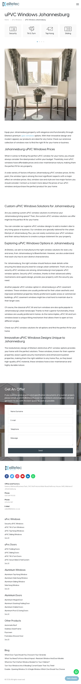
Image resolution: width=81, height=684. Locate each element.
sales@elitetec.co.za (12, 509)
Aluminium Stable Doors (14, 607)
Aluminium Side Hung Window (16, 578)
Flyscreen (8, 632)
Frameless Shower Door (14, 636)
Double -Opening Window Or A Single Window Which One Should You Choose (35, 669)
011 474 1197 (9, 502)
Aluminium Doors (13, 595)
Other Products (13, 620)
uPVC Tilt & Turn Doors (13, 556)
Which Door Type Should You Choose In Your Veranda (25, 655)
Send (40, 451)
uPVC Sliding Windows (13, 534)
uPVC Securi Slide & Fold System (17, 560)
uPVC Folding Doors (12, 549)
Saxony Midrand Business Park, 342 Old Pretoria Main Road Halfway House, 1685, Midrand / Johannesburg (39, 487)
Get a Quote (72, 678)
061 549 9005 (10, 496)
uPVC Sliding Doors (12, 553)
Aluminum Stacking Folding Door (17, 603)
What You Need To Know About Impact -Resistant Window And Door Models (34, 658)
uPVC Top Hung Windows (14, 531)
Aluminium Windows (15, 569)
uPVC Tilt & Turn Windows (14, 527)
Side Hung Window (12, 585)
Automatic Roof (11, 625)
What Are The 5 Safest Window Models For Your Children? (27, 662)
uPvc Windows (12, 519)
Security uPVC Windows (14, 524)
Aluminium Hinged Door (14, 600)
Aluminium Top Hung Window (16, 574)
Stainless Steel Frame (13, 629)
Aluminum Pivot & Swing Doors (16, 611)
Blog (7, 650)
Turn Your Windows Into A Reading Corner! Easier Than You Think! (29, 666)
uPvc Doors (11, 544)
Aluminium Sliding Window (15, 582)
